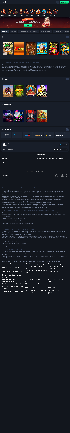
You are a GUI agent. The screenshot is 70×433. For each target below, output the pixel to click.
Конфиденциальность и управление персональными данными (50, 159)
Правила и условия (41, 154)
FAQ (3, 162)
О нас (3, 154)
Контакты (4, 158)
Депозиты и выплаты (7, 166)
